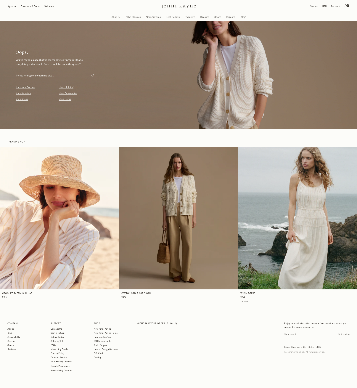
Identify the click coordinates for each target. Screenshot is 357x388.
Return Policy (57, 337)
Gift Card (98, 353)
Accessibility (13, 337)
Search (314, 6)
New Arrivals (153, 17)
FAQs (53, 345)
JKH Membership (102, 341)
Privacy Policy (58, 353)
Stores (10, 345)
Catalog (97, 357)
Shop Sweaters (23, 93)
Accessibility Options (61, 370)
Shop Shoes (22, 98)
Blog (9, 332)
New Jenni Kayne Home (106, 332)
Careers (11, 341)
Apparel (12, 6)
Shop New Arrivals (25, 87)
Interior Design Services (106, 349)
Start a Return (58, 332)
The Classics (133, 17)
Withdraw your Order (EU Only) (157, 323)
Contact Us (56, 328)
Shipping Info (57, 341)
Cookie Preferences (60, 366)
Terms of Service (59, 357)
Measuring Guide (59, 349)
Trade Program (101, 345)
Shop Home (65, 98)
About (10, 328)
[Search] (92, 75)
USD (324, 6)
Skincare (49, 6)
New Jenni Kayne (102, 328)
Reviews (11, 349)
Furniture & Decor (30, 6)
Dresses (204, 17)
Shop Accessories (68, 93)
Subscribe (344, 334)
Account (335, 6)
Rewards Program (102, 337)
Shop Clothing (66, 87)
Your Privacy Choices (61, 361)
